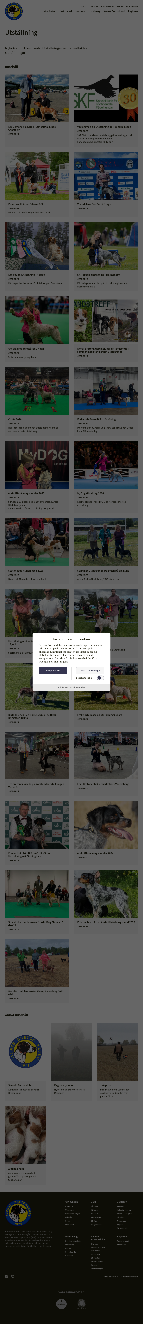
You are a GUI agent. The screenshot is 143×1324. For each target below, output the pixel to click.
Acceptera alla (53, 670)
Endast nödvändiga (90, 670)
